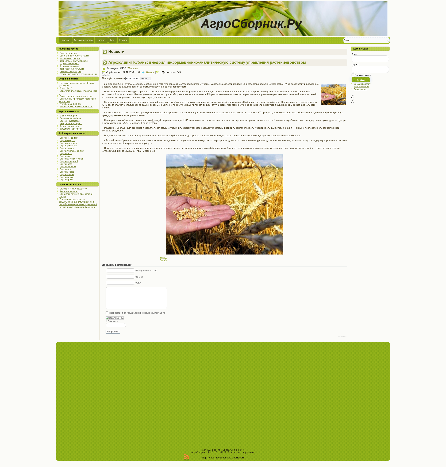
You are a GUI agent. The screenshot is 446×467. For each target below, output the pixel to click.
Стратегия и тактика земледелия (76, 96)
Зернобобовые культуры (72, 69)
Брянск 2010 (66, 88)
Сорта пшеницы (68, 166)
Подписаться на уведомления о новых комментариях (137, 313)
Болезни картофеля (70, 121)
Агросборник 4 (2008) (70, 104)
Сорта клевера (67, 172)
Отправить (112, 332)
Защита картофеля (69, 126)
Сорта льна (65, 156)
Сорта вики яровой (69, 161)
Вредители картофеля (71, 129)
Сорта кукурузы (67, 140)
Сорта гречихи (67, 177)
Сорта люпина (67, 174)
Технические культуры (70, 71)
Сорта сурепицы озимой (72, 151)
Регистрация (360, 89)
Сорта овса (65, 169)
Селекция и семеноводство (73, 189)
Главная (65, 40)
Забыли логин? (361, 86)
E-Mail (139, 276)
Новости (101, 40)
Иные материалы (68, 53)
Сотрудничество (83, 40)
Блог (112, 40)
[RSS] (186, 457)
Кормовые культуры (69, 63)
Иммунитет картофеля (71, 123)
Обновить (113, 321)
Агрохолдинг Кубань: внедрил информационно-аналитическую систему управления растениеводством (207, 62)
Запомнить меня (362, 75)
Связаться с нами (233, 450)
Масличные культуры (70, 58)
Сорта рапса (66, 164)
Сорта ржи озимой (69, 138)
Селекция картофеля (70, 118)
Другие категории (68, 116)
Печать (149, 72)
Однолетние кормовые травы (74, 56)
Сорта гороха (66, 180)
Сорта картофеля (68, 143)
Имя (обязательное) (146, 270)
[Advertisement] (223, 396)
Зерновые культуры (69, 66)
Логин (354, 54)
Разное (123, 40)
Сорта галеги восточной (71, 159)
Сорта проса (66, 153)
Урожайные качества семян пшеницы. (78, 74)
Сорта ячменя (67, 148)
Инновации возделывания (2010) (76, 106)
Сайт (138, 283)
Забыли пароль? (362, 84)
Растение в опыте (69, 191)
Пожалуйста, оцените (113, 78)
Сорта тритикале (68, 146)
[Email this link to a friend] (158, 72)
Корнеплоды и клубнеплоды (74, 61)
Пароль (355, 64)
